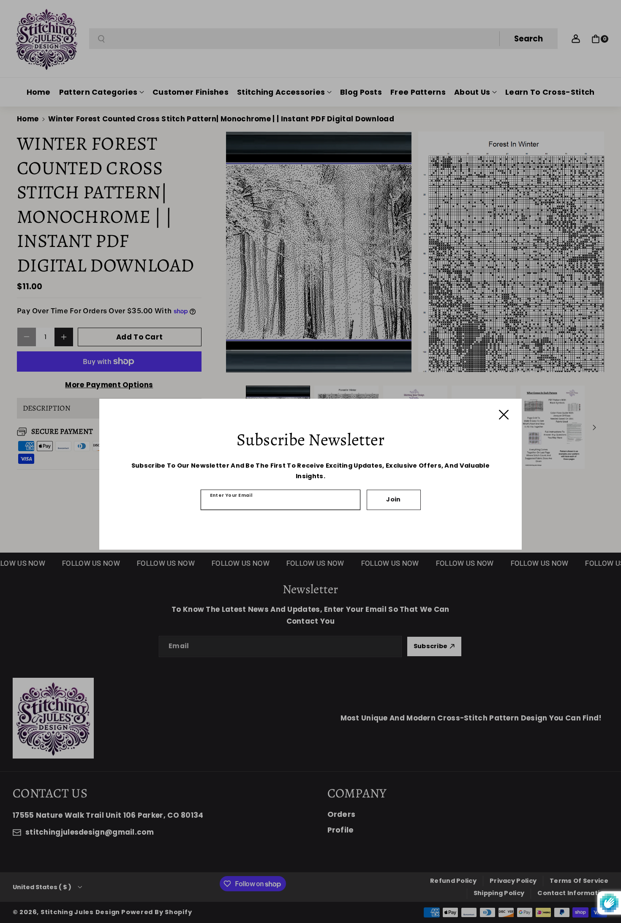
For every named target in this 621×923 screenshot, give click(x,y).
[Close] (503, 414)
